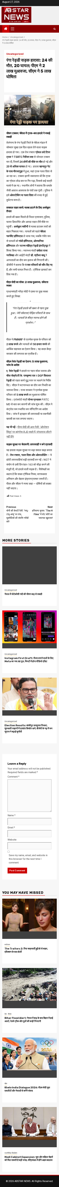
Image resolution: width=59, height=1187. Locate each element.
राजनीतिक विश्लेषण (11, 1153)
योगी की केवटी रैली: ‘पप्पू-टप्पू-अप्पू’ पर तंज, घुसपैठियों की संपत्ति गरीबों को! (17, 514)
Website (12, 839)
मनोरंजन (7, 945)
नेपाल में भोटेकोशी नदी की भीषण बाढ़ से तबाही (23, 594)
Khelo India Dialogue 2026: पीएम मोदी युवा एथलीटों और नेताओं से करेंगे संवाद (27, 1089)
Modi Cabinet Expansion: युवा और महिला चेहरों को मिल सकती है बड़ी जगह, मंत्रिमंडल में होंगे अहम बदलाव (29, 1159)
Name (11, 815)
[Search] (54, 29)
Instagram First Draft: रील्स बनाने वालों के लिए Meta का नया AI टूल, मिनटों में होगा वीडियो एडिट (29, 660)
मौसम (9, 1014)
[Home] (5, 29)
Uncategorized (14, 54)
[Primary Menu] (14, 29)
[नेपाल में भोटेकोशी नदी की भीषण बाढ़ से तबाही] (29, 565)
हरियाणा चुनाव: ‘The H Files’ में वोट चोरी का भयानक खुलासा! (42, 512)
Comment (13, 776)
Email (11, 827)
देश (6, 1014)
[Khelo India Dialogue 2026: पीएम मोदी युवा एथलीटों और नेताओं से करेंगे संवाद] (29, 1058)
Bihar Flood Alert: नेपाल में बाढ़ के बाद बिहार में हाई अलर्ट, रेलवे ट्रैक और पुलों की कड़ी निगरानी (29, 1020)
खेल (6, 1083)
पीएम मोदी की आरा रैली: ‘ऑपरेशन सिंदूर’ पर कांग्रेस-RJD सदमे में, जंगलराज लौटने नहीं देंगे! (28, 431)
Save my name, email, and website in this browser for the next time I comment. (28, 859)
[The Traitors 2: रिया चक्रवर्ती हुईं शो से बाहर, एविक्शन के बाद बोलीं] (29, 919)
